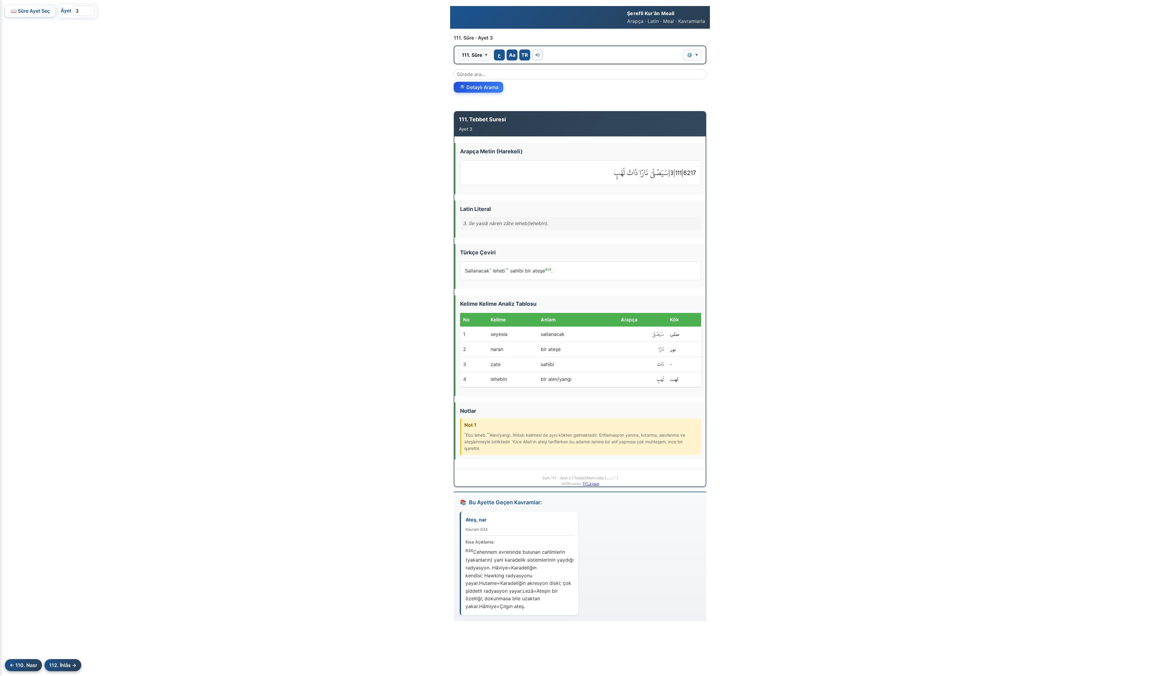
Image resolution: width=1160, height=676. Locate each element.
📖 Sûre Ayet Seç (30, 11)
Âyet (66, 11)
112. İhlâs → (62, 665)
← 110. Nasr (23, 665)
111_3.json (590, 483)
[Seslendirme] (537, 54)
